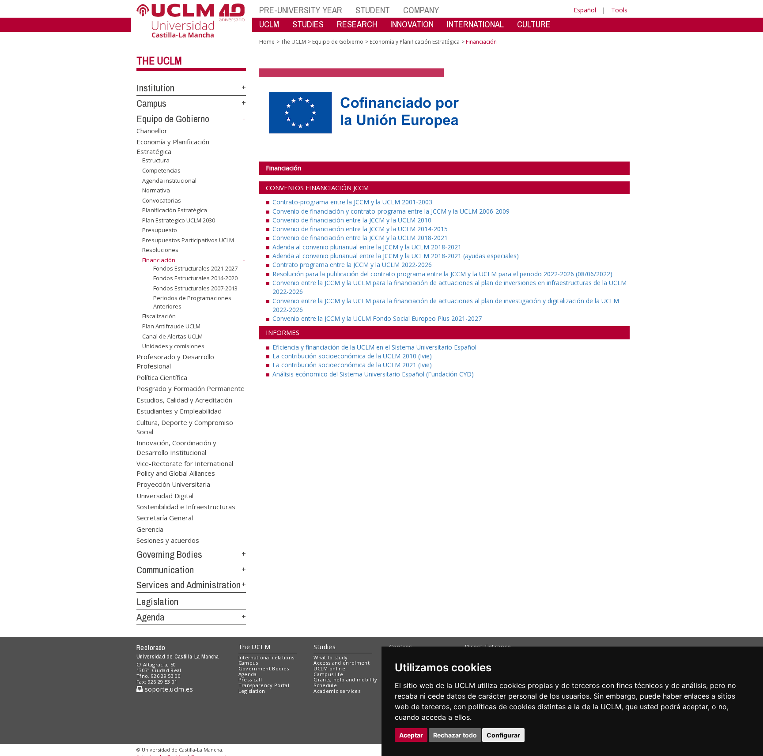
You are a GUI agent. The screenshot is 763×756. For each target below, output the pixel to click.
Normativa (156, 190)
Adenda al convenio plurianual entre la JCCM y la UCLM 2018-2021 (366, 247)
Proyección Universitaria (173, 484)
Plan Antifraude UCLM (171, 326)
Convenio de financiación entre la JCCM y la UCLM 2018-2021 (360, 237)
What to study (331, 657)
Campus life (328, 674)
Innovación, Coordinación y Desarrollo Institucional (176, 447)
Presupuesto (159, 230)
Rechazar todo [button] (455, 735)
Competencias (161, 170)
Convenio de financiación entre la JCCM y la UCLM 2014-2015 (360, 229)
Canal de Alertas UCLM (172, 336)
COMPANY (421, 10)
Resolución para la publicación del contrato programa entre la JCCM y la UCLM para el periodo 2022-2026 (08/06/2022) (442, 274)
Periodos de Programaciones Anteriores (192, 302)
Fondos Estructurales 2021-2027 (195, 268)
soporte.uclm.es (168, 689)
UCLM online (329, 668)
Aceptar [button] (411, 735)
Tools (619, 10)
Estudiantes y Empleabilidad (179, 410)
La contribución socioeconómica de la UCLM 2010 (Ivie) (352, 356)
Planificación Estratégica (174, 210)
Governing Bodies (169, 554)
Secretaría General (164, 517)
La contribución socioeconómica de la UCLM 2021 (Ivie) (352, 365)
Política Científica (161, 376)
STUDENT (372, 10)
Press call (250, 679)
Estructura (156, 160)
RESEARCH (357, 24)
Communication (165, 569)
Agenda (150, 617)
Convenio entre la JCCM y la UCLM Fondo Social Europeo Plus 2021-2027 (377, 318)
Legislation (157, 601)
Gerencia (149, 528)
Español (585, 10)
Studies (325, 647)
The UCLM (159, 60)
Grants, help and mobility (345, 679)
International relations (266, 657)
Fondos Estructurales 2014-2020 (195, 278)
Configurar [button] (503, 735)
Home (267, 41)
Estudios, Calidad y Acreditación (184, 399)
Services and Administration (188, 584)
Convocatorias (161, 200)
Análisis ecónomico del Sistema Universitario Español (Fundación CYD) (373, 374)
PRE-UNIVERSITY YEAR (300, 10)
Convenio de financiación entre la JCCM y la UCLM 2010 (351, 220)
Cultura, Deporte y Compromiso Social (184, 426)
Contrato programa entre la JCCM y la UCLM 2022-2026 (352, 264)
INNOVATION (412, 24)
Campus (151, 103)
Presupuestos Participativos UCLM (188, 240)
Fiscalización (159, 316)
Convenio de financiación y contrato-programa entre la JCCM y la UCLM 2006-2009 (391, 211)
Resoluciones (160, 250)
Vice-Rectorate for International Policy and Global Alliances (184, 468)
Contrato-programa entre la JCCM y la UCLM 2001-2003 (352, 202)
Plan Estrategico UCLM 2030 (178, 220)
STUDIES (308, 24)
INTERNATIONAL (475, 24)
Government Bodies (263, 668)
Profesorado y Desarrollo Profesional (175, 361)
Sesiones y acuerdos (167, 540)
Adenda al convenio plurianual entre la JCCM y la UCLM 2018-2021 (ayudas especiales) (395, 256)
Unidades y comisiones (173, 346)
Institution (155, 87)
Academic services (337, 691)
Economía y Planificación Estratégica (415, 41)
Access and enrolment (342, 662)
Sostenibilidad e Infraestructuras (185, 506)
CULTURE (534, 24)
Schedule (325, 685)
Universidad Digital (164, 495)
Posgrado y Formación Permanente (190, 388)
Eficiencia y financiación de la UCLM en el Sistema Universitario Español (374, 347)
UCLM (269, 24)
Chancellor (151, 130)
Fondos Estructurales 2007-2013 (195, 288)
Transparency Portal (263, 685)
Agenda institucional (169, 180)
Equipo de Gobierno (172, 118)
